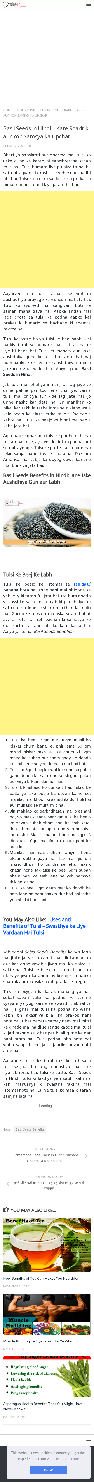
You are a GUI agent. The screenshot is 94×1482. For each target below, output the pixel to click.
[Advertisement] (47, 60)
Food (19, 110)
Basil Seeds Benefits (30, 1129)
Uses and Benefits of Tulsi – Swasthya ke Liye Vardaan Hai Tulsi (44, 926)
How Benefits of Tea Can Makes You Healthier (41, 1278)
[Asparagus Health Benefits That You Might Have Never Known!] (47, 1376)
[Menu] (88, 5)
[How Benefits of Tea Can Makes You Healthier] (47, 1245)
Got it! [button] (48, 1470)
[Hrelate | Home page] (18, 5)
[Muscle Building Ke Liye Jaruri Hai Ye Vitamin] (47, 1314)
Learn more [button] (70, 1459)
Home (7, 110)
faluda (80, 584)
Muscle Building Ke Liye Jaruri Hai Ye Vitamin (40, 1341)
